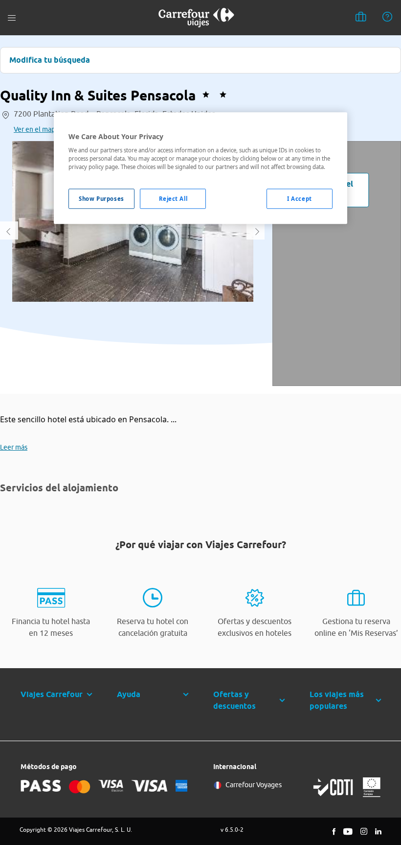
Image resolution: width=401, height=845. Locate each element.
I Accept (299, 198)
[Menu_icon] (12, 18)
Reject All (173, 198)
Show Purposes (101, 198)
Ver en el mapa (36, 129)
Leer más (13, 447)
